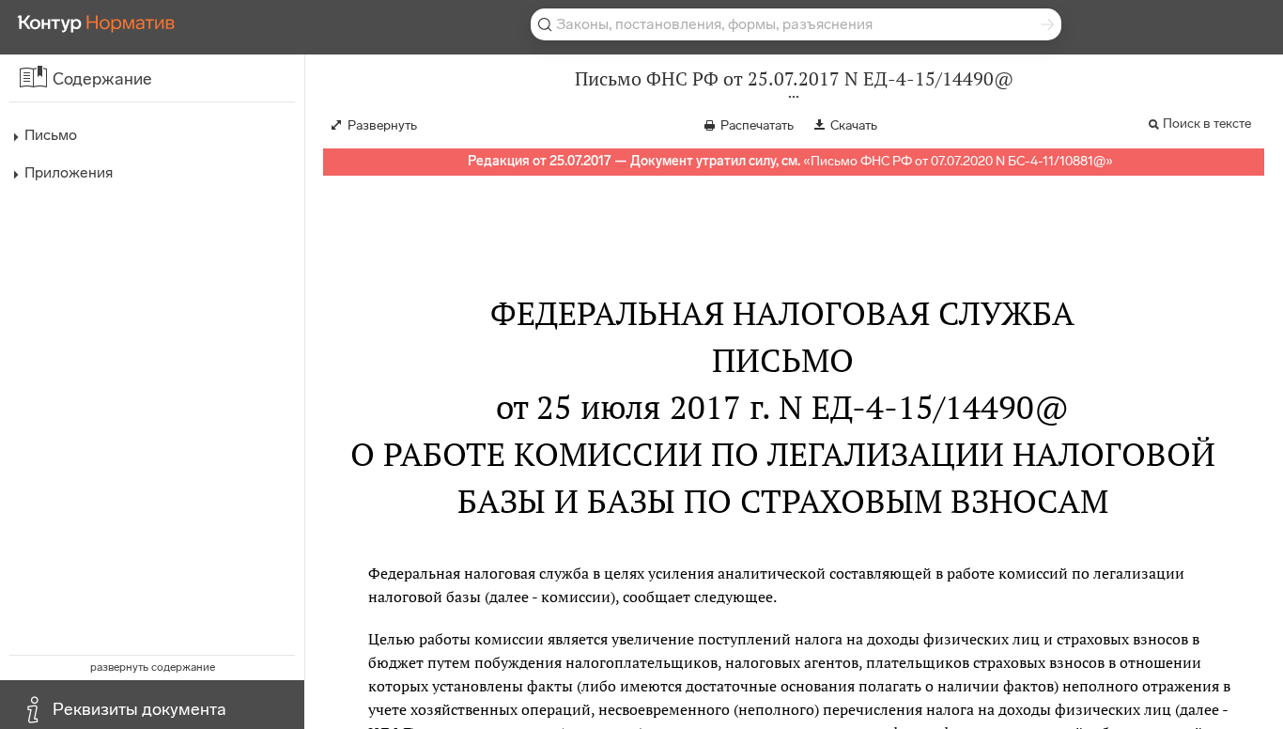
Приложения (68, 172)
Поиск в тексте (1207, 124)
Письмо (50, 135)
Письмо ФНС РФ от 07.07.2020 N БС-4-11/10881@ (958, 161)
